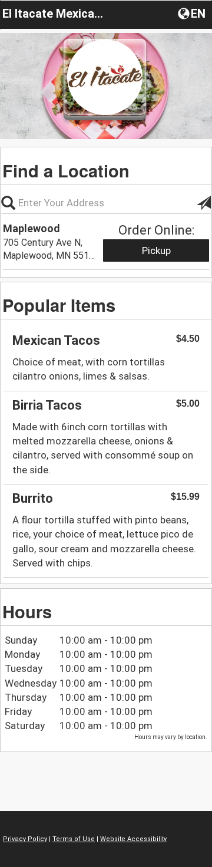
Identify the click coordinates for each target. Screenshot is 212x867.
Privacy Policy (25, 839)
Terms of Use (73, 839)
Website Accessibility (133, 839)
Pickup (156, 250)
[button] (193, 13)
